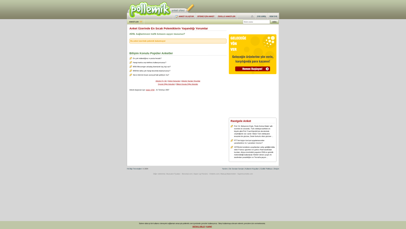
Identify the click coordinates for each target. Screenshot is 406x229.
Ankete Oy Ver (161, 81)
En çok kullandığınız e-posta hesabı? (147, 58)
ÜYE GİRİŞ (261, 16)
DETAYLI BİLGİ (199, 227)
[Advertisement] (242, 6)
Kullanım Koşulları (252, 169)
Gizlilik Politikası (266, 169)
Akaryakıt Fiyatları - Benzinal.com (179, 174)
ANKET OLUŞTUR (186, 16)
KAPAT (209, 227)
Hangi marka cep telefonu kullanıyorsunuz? (149, 62)
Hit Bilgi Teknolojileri (134, 169)
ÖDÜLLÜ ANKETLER (226, 16)
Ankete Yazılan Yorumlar (191, 81)
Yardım (224, 169)
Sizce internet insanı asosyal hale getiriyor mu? (151, 75)
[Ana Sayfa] (252, 17)
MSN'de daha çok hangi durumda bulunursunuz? (151, 71)
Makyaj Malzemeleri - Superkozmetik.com (237, 174)
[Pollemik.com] (149, 18)
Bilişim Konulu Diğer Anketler (187, 84)
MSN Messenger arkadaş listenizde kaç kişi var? (152, 67)
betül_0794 (150, 90)
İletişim (276, 169)
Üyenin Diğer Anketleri (166, 84)
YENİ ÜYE (273, 16)
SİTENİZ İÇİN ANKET (205, 16)
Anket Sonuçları (174, 81)
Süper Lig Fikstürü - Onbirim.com (206, 174)
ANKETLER (134, 22)
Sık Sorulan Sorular (236, 169)
